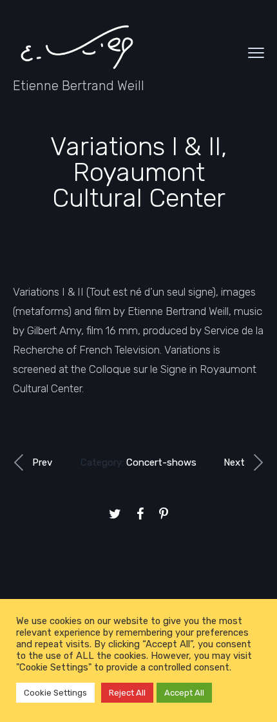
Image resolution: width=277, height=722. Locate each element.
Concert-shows (161, 462)
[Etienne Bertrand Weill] (77, 46)
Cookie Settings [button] (55, 693)
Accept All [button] (184, 693)
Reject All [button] (127, 693)
